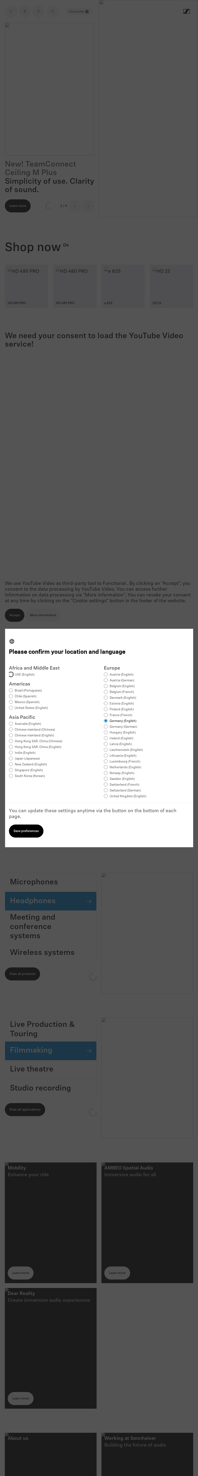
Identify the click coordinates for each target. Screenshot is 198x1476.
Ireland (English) (121, 738)
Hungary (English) (123, 732)
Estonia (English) (122, 703)
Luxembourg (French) (125, 761)
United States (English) (31, 708)
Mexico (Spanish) (27, 702)
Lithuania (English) (123, 755)
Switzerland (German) (125, 790)
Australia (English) (28, 724)
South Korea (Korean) (30, 776)
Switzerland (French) (124, 784)
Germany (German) (123, 726)
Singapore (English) (29, 770)
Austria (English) (122, 674)
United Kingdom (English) (128, 796)
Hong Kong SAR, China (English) (38, 747)
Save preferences (26, 831)
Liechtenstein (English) (126, 750)
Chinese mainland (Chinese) (35, 729)
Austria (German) (122, 680)
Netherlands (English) (125, 767)
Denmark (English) (123, 698)
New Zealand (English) (31, 764)
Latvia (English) (121, 744)
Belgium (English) (122, 686)
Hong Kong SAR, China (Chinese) (38, 741)
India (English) (25, 753)
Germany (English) (123, 721)
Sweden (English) (122, 779)
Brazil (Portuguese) (28, 690)
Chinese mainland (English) (34, 735)
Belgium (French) (122, 692)
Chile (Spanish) (25, 696)
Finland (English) (122, 709)
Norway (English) (122, 773)
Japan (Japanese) (27, 758)
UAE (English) (25, 674)
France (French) (121, 715)
